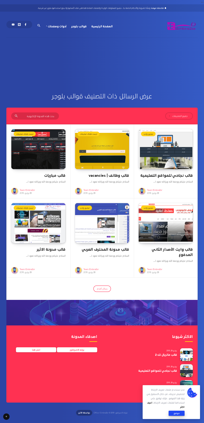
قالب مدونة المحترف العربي (105, 249)
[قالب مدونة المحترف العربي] (102, 223)
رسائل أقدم (102, 288)
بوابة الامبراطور (77, 349)
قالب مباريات (55, 175)
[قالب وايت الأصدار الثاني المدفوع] (166, 223)
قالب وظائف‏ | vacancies (109, 175)
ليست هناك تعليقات (88, 134)
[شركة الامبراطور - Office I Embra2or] (182, 26)
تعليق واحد (148, 134)
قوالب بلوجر (79, 26)
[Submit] (16, 116)
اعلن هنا (36, 349)
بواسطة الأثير (84, 413)
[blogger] (19, 24)
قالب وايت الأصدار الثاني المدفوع (172, 252)
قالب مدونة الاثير (51, 249)
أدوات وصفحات (57, 26)
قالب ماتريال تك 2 (166, 354)
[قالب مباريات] (38, 149)
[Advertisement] (102, 61)
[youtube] (13, 24)
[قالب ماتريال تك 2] (186, 354)
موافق (177, 413)
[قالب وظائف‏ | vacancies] (102, 149)
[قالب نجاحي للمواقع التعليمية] (166, 149)
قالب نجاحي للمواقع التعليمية (166, 175)
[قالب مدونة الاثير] (38, 223)
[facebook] (25, 24)
